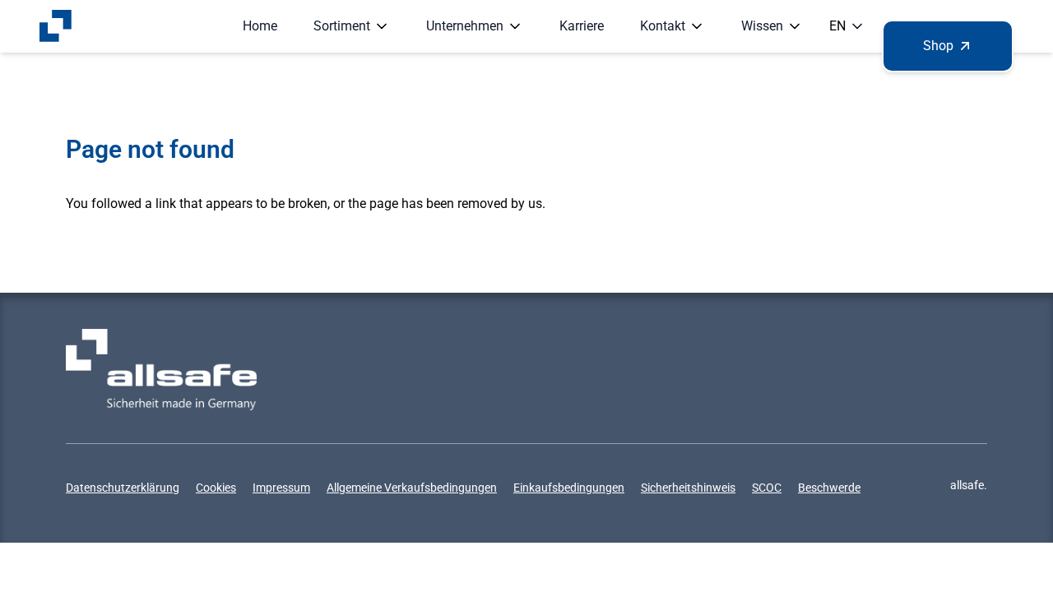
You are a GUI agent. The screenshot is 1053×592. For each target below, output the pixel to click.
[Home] (55, 26)
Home (260, 26)
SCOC (767, 487)
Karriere (581, 26)
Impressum (281, 487)
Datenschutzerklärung (122, 487)
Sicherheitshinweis (688, 487)
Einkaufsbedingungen (568, 487)
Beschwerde (829, 487)
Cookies (216, 487)
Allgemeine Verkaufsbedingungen (412, 487)
